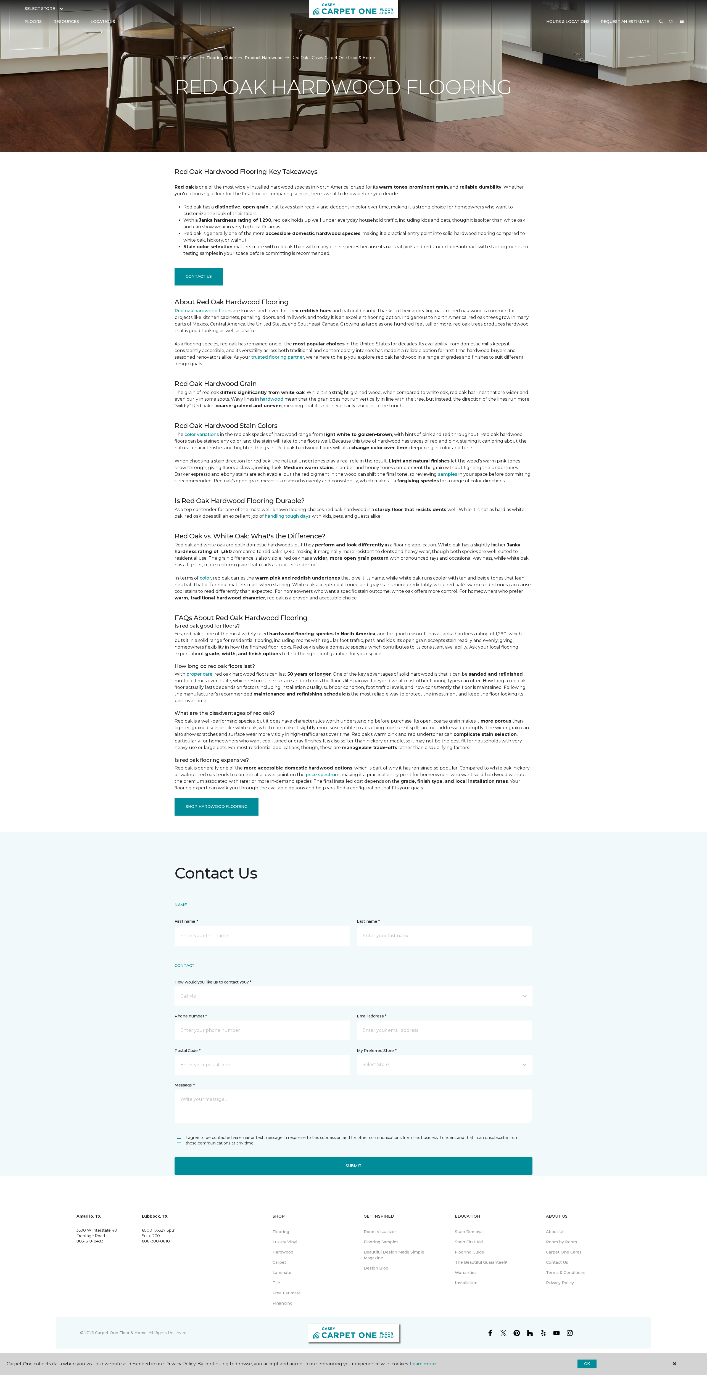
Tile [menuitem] (276, 1282)
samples (447, 474)
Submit (353, 1165)
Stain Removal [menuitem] (469, 1231)
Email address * (371, 1016)
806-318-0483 (90, 1241)
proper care (199, 674)
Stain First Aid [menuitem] (469, 1241)
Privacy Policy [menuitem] (560, 1282)
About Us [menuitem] (555, 1231)
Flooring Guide (221, 57)
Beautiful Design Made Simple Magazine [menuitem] (394, 1255)
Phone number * (191, 1016)
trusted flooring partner (277, 357)
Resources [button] (66, 21)
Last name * (368, 921)
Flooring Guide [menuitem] (469, 1252)
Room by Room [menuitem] (561, 1241)
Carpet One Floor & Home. (121, 1332)
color (205, 578)
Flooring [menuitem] (281, 1231)
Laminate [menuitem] (282, 1272)
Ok (587, 1363)
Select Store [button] (40, 8)
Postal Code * (187, 1051)
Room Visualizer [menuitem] (380, 1231)
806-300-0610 (156, 1241)
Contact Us (199, 276)
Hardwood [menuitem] (283, 1252)
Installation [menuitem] (466, 1282)
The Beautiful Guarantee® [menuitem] (481, 1262)
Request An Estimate (625, 21)
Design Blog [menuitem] (376, 1268)
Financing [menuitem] (282, 1303)
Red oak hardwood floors (203, 310)
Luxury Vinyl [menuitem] (285, 1241)
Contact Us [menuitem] (557, 1262)
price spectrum (323, 774)
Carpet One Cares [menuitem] (564, 1252)
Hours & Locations (568, 21)
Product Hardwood (264, 57)
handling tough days (288, 516)
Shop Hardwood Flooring (216, 806)
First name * (186, 921)
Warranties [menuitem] (466, 1272)
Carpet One (186, 57)
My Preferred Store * (376, 1051)
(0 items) (682, 21)
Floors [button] (33, 21)
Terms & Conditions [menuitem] (565, 1272)
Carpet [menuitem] (279, 1262)
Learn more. (423, 1363)
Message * (184, 1085)
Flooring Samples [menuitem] (381, 1241)
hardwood (271, 399)
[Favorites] (671, 22)
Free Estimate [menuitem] (287, 1293)
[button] (661, 22)
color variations (201, 434)
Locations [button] (103, 21)
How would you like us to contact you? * (213, 982)
